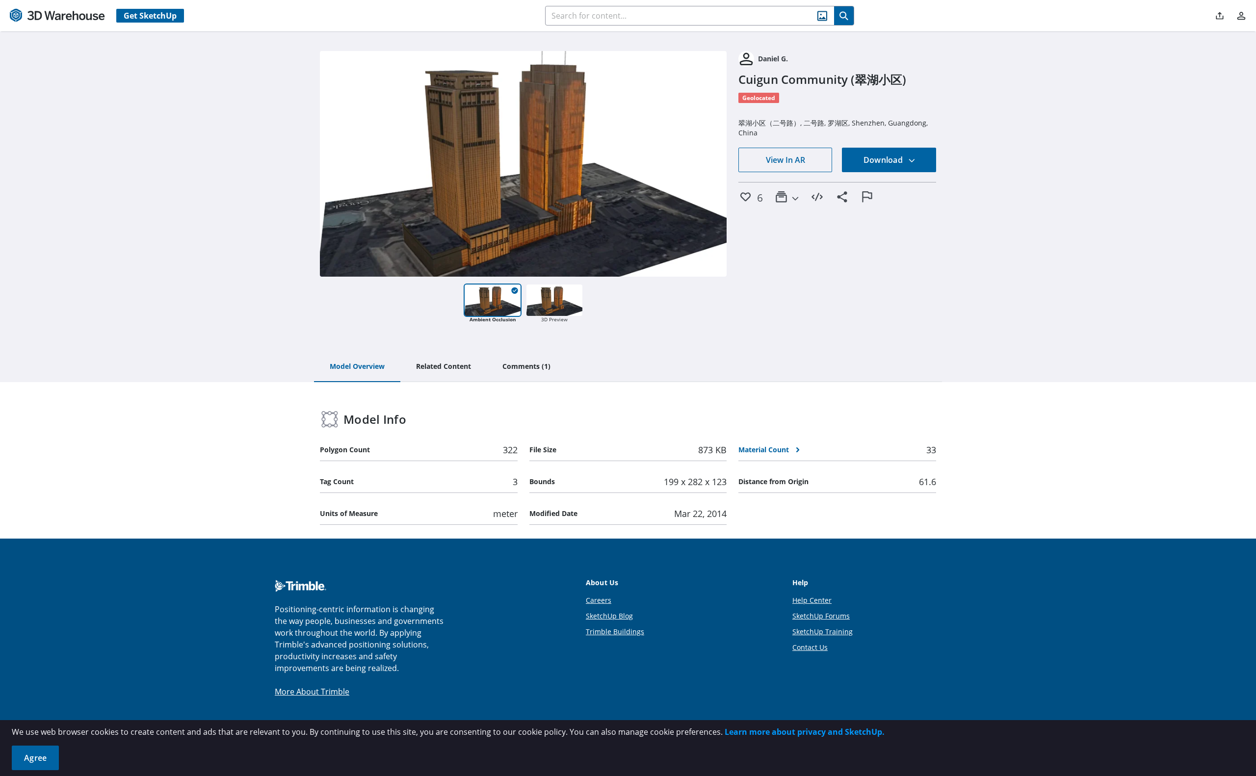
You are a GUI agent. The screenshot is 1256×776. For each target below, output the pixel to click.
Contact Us (810, 647)
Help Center (812, 600)
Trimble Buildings (615, 631)
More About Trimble (312, 691)
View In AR (785, 160)
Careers (598, 600)
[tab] (357, 367)
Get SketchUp (150, 15)
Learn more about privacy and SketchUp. (805, 731)
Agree (35, 757)
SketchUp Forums (821, 616)
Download (884, 160)
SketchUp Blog (609, 616)
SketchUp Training (822, 631)
